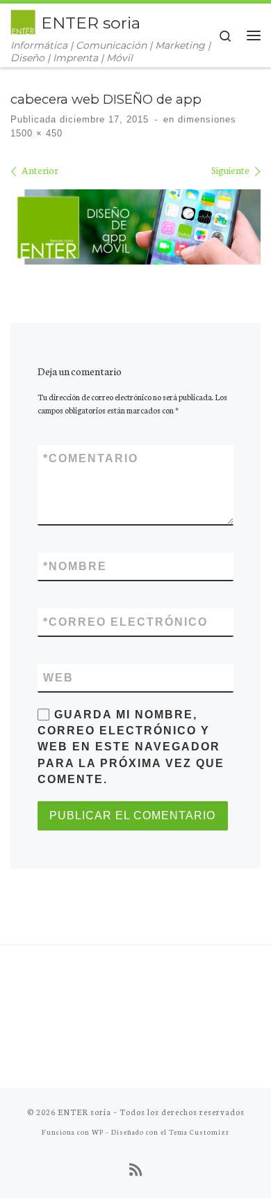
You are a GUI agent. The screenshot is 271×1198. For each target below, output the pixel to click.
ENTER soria (84, 1111)
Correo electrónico (125, 622)
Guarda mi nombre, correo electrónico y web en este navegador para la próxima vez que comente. (131, 747)
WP (98, 1131)
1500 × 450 (36, 133)
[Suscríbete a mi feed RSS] (135, 1169)
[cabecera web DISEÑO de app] (135, 227)
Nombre (75, 566)
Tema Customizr (199, 1131)
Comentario (90, 458)
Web (58, 678)
